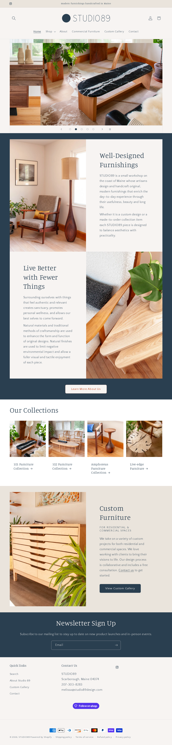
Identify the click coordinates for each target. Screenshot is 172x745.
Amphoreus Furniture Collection (99, 468)
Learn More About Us (86, 389)
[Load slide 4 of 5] (88, 129)
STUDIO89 (24, 737)
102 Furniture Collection (62, 466)
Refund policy (104, 737)
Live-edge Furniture (137, 466)
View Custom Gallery (120, 588)
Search (14, 674)
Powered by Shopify (41, 737)
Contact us (126, 570)
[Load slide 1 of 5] (70, 129)
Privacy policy (123, 737)
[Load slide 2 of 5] (76, 129)
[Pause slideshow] (110, 129)
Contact (15, 693)
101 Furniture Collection (23, 466)
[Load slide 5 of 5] (93, 129)
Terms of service (85, 737)
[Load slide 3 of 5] (82, 129)
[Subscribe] (116, 645)
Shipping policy (64, 737)
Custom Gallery (19, 687)
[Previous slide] (61, 129)
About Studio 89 (20, 680)
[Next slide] (102, 129)
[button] (14, 18)
